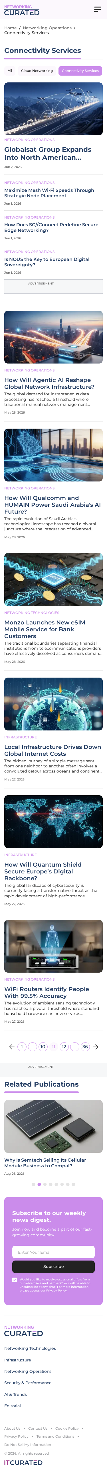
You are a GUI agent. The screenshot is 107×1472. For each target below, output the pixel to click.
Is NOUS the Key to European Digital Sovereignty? (47, 262)
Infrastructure (20, 737)
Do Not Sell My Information (27, 1444)
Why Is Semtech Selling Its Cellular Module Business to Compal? (45, 1162)
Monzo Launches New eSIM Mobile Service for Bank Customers (44, 629)
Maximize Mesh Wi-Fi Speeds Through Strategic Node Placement (49, 193)
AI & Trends (15, 1394)
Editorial (12, 1405)
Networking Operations (47, 27)
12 (64, 1046)
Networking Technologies (31, 613)
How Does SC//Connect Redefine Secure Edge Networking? (51, 227)
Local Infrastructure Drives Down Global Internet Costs (52, 750)
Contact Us (37, 1428)
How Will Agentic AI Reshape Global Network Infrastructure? (49, 383)
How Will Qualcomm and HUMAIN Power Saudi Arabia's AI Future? (52, 505)
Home (10, 27)
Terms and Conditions (55, 1436)
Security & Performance (28, 1382)
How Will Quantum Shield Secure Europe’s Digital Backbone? (43, 871)
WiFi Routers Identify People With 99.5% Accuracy (46, 992)
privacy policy (56, 1290)
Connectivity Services (80, 70)
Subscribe (53, 1266)
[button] (33, 1184)
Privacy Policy (16, 1436)
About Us (12, 1428)
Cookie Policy (67, 1428)
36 (85, 1046)
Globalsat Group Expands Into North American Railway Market (47, 154)
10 (43, 1046)
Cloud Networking (37, 70)
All (10, 70)
